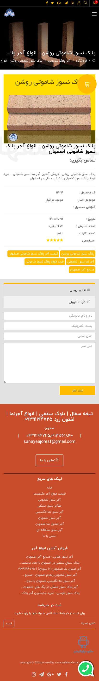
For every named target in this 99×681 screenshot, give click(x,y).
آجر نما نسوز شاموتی (80, 262)
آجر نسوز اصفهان (49, 518)
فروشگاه (81, 61)
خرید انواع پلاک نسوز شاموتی (45, 262)
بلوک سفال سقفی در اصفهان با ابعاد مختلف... (49, 563)
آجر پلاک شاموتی (59, 61)
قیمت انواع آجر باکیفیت (50, 494)
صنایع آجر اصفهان (82, 270)
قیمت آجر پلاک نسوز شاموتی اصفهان (33, 254)
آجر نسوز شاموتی (49, 500)
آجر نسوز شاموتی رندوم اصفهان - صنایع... (49, 575)
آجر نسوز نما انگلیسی (49, 512)
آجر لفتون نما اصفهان (49, 524)
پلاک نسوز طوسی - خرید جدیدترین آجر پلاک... (50, 593)
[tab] (49, 290)
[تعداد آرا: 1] (48, 240)
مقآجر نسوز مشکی (50, 506)
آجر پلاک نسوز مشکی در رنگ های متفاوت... (49, 587)
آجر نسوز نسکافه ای (49, 530)
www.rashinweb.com (67, 662)
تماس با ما (48, 460)
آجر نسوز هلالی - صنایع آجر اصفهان (49, 557)
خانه (49, 488)
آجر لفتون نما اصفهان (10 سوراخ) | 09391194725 (49, 569)
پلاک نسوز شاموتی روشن (77, 254)
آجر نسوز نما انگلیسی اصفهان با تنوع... (49, 581)
